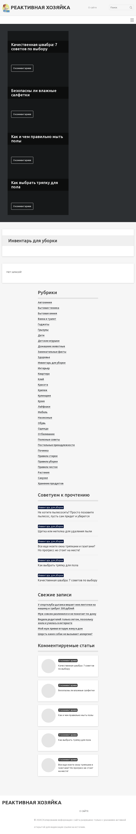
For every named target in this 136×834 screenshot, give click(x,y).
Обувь (42, 423)
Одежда (43, 428)
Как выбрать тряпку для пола (58, 565)
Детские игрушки (49, 340)
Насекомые (45, 417)
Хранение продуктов (50, 483)
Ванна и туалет (47, 318)
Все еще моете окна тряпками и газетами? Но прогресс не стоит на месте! (75, 767)
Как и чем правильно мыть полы (75, 715)
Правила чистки (48, 467)
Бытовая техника (48, 307)
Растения (43, 472)
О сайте (92, 7)
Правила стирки (48, 456)
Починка (43, 450)
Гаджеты (43, 324)
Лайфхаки (44, 406)
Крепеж (42, 390)
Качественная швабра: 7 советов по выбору (67, 580)
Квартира (44, 373)
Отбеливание (46, 434)
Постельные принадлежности (56, 445)
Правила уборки (48, 461)
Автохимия (45, 302)
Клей (41, 379)
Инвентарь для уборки (52, 362)
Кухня (41, 401)
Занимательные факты (52, 351)
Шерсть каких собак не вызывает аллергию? (65, 634)
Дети (41, 335)
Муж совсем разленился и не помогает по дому (67, 613)
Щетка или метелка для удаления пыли (65, 531)
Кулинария (44, 395)
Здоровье (44, 357)
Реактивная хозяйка (40, 7)
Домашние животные (51, 346)
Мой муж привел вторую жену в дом (60, 628)
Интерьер (44, 368)
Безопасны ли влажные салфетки (76, 690)
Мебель (42, 412)
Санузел (43, 478)
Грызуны (43, 329)
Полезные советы (49, 439)
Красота (43, 384)
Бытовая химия (47, 313)
